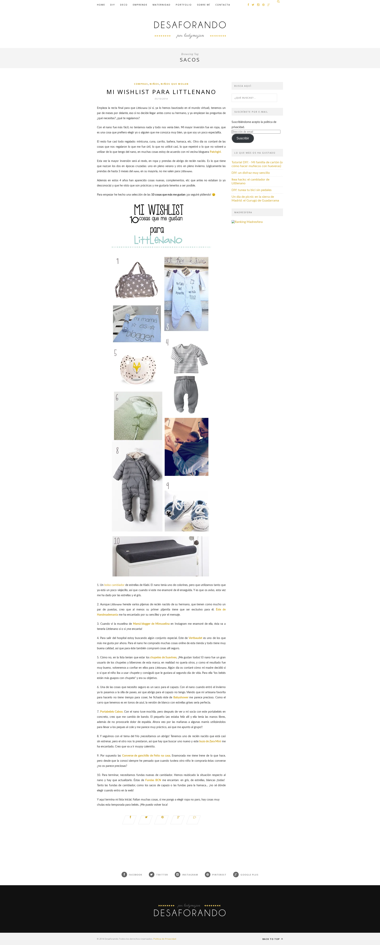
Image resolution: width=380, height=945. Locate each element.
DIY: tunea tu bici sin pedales (252, 190)
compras (141, 83)
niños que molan (175, 83)
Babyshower (180, 697)
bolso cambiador (114, 585)
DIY (112, 4)
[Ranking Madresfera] (247, 221)
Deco (124, 4)
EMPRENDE (140, 4)
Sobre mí (203, 4)
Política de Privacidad (164, 938)
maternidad (162, 4)
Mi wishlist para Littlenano (161, 92)
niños (154, 83)
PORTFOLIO (184, 4)
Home (101, 4)
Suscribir (243, 138)
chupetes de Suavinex (163, 657)
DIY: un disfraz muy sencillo (251, 172)
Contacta (222, 4)
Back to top (271, 938)
